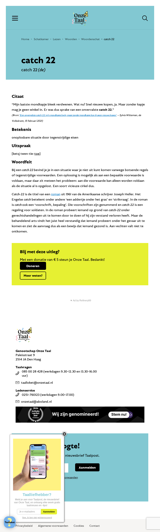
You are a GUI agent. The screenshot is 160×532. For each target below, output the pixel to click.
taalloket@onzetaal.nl (37, 382)
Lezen (56, 39)
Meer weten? (33, 275)
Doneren (32, 266)
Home (25, 39)
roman (55, 194)
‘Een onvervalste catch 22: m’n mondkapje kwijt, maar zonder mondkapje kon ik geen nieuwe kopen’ (68, 115)
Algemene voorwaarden (53, 525)
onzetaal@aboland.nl (36, 401)
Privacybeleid (24, 525)
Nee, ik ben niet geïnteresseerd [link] (37, 517)
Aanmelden (87, 467)
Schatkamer (41, 39)
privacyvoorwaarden (65, 477)
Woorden (71, 39)
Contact (94, 525)
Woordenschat (90, 39)
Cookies (79, 525)
